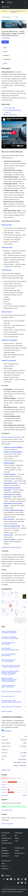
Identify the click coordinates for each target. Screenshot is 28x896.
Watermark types (6, 224)
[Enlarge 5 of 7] (24, 602)
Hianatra (3, 848)
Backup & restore (6, 311)
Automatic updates (9, 539)
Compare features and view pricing (11, 547)
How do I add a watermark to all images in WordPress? (9, 631)
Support (5, 63)
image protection (22, 759)
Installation (6, 55)
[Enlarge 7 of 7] (24, 619)
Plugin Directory (5, 6)
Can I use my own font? (8, 696)
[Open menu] (25, 2)
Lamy (16, 841)
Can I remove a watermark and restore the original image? (9, 637)
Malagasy (7, 875)
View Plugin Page (10, 108)
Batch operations (9, 519)
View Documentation (11, 114)
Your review (4, 795)
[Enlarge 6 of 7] (24, 611)
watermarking (23, 765)
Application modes (7, 247)
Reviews (5, 51)
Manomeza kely (20, 853)
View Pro (8, 112)
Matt (3, 863)
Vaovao (3, 835)
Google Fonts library (10, 474)
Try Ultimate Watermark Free (13, 110)
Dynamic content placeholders (13, 451)
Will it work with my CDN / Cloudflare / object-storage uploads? (11, 701)
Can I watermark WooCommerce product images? (10, 649)
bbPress (4, 866)
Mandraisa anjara (19, 848)
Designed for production (8, 360)
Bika (16, 835)
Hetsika (17, 850)
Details (5, 47)
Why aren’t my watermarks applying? (11, 691)
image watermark (17, 762)
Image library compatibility (9, 340)
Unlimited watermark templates (13, 447)
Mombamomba (5, 833)
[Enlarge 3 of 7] (11, 610)
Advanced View (5, 770)
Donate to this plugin (7, 823)
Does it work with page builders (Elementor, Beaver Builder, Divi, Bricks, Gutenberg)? (10, 672)
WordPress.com (6, 860)
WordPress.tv (5, 856)
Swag (17, 856)
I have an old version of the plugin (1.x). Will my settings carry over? (10, 666)
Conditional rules (6, 270)
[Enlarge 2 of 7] (11, 602)
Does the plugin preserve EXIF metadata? (8, 643)
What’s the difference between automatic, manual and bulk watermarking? (9, 680)
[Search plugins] (17, 17)
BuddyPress (5, 868)
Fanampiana (4, 850)
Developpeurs (5, 853)
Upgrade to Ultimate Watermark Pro (11, 437)
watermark (16, 765)
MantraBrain (6, 38)
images (24, 762)
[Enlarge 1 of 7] (11, 593)
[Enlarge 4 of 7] (24, 593)
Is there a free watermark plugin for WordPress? (8, 686)
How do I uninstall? (6, 711)
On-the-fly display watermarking (13, 510)
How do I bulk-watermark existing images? (8, 654)
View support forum (6, 810)
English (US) (24, 756)
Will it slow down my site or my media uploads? (8, 660)
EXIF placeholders (9, 463)
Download (5, 42)
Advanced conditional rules (12, 526)
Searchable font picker (10, 483)
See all (25, 795)
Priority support (8, 535)
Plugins (17, 838)
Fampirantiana (18, 833)
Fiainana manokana (6, 843)
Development (6, 59)
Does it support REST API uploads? (11, 706)
